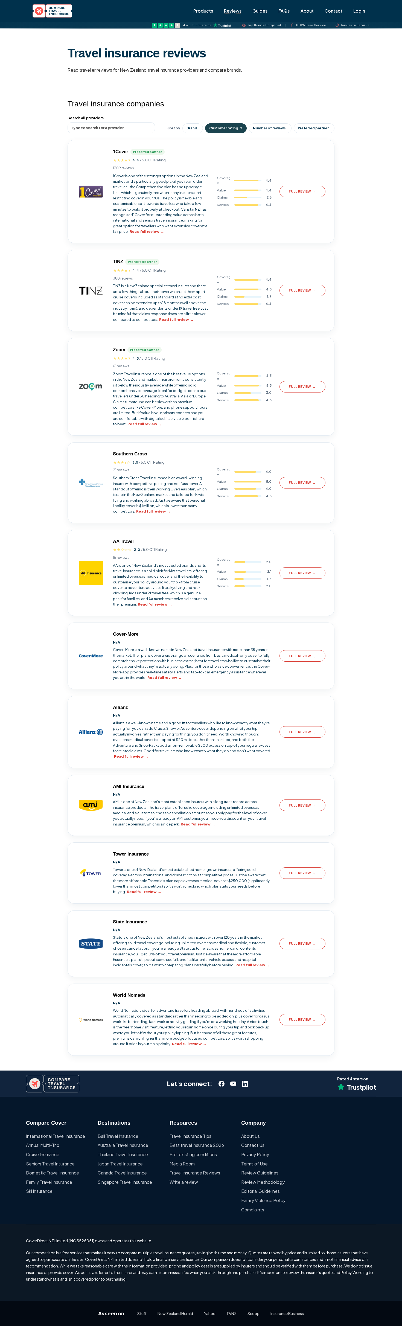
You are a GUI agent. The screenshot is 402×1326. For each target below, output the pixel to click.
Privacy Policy (255, 1154)
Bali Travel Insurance (118, 1136)
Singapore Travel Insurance (125, 1182)
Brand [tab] (192, 128)
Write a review (184, 1182)
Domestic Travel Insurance (52, 1173)
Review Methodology (263, 1182)
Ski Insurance (39, 1191)
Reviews (232, 11)
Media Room (182, 1164)
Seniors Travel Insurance (50, 1164)
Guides (259, 11)
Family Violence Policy (263, 1200)
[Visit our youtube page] (233, 1083)
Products (203, 11)
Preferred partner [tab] (313, 128)
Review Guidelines (259, 1173)
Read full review (147, 231)
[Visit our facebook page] (221, 1083)
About (307, 11)
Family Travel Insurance (49, 1182)
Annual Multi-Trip (42, 1145)
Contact (333, 11)
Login (359, 11)
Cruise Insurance (42, 1154)
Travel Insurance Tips (190, 1136)
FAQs (284, 11)
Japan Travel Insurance (120, 1164)
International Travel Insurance (55, 1136)
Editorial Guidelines (260, 1191)
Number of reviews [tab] (269, 128)
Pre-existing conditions (193, 1154)
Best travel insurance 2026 (197, 1145)
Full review (302, 191)
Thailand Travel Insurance (123, 1154)
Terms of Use (254, 1164)
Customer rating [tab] (226, 128)
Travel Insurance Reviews (195, 1173)
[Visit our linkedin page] (245, 1083)
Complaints (252, 1209)
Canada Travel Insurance (122, 1173)
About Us (250, 1136)
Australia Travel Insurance (123, 1145)
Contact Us (252, 1145)
